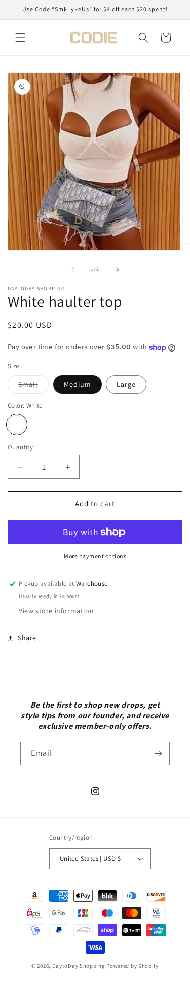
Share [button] (27, 637)
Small (33, 386)
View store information (56, 610)
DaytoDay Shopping (78, 965)
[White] (17, 424)
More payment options (95, 556)
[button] (20, 37)
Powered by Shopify (132, 965)
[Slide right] (117, 269)
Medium (77, 384)
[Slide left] (73, 269)
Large (126, 384)
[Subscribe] (158, 753)
